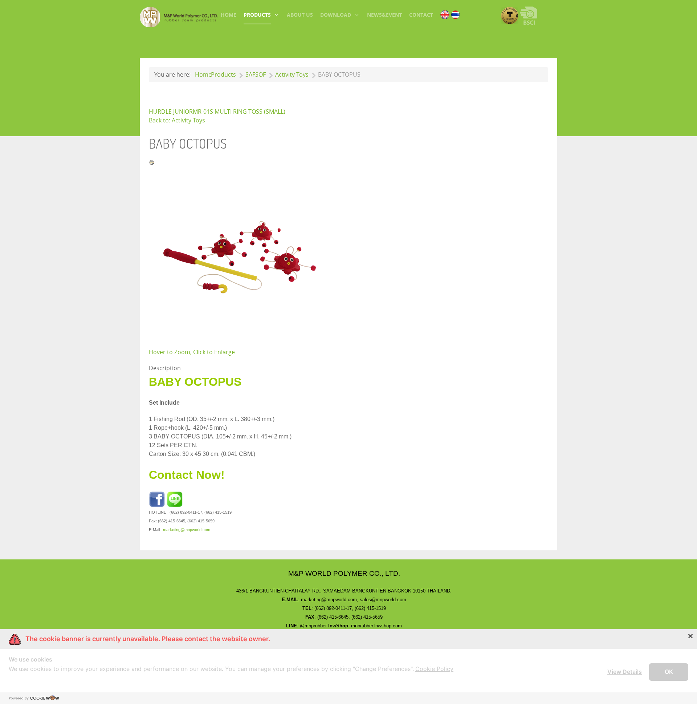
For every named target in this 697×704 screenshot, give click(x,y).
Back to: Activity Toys (177, 120)
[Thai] (455, 14)
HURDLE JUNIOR (171, 111)
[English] (444, 14)
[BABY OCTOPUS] (239, 256)
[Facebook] (157, 498)
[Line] (175, 498)
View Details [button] (624, 671)
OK (669, 671)
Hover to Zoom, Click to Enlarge (192, 352)
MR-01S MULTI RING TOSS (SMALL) (239, 111)
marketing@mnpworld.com (186, 529)
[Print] (152, 161)
